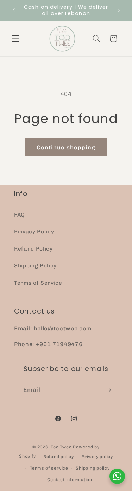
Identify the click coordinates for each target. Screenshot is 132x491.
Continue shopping (66, 147)
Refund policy (58, 456)
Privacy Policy (34, 231)
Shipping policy (93, 468)
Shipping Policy (35, 266)
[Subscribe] (108, 390)
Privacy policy (97, 456)
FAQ (19, 215)
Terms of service (49, 468)
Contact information (69, 479)
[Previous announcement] (13, 10)
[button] (15, 38)
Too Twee (61, 447)
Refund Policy (33, 249)
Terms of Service (38, 283)
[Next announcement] (118, 10)
